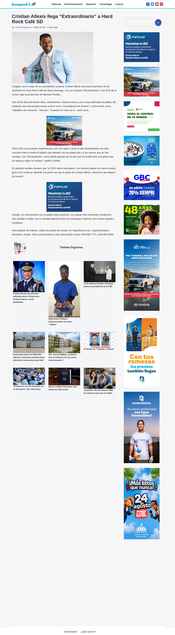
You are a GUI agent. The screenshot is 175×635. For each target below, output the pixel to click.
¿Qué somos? (88, 631)
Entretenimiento (73, 4)
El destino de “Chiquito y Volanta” (99, 349)
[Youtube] (157, 4)
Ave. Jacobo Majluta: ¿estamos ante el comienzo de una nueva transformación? (62, 357)
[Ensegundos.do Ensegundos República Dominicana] (24, 4)
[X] (152, 4)
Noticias (56, 4)
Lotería (119, 4)
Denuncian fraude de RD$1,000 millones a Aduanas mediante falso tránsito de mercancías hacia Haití (29, 357)
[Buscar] (158, 22)
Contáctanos (70, 631)
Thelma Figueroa (23, 27)
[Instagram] (161, 4)
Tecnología (106, 4)
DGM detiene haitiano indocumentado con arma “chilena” (60, 322)
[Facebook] (148, 4)
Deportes (91, 4)
